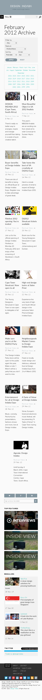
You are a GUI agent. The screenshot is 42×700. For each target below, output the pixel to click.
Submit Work (26, 668)
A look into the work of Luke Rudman (28, 617)
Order (20, 52)
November (32, 70)
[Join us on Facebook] (20, 495)
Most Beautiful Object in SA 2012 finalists (28, 107)
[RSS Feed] (32, 677)
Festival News (11, 116)
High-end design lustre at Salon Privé (29, 285)
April (25, 67)
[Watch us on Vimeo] (24, 677)
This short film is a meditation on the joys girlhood (27, 632)
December (21, 73)
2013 (14, 81)
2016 (28, 79)
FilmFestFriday (25, 628)
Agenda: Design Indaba (21, 454)
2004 (28, 84)
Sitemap (23, 671)
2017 (23, 79)
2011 (23, 81)
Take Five (23, 579)
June (33, 67)
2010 (28, 81)
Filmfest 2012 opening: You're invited (12, 221)
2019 (14, 79)
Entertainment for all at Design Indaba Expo (12, 400)
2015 (32, 79)
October (25, 70)
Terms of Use (17, 674)
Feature (8, 46)
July (7, 70)
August (12, 70)
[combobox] (31, 16)
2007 (14, 84)
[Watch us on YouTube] (21, 677)
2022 (28, 76)
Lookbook (23, 614)
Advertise (16, 668)
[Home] (21, 6)
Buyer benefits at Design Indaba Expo (12, 165)
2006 (19, 84)
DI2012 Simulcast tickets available (29, 221)
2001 (19, 87)
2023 (23, 76)
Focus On (23, 597)
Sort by (8, 52)
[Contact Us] (35, 677)
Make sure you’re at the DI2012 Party (11, 341)
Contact (23, 665)
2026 (10, 76)
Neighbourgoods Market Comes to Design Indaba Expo (29, 342)
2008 (10, 84)
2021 (32, 76)
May (29, 67)
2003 (32, 84)
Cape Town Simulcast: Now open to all (12, 285)
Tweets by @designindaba (14, 654)
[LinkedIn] (28, 677)
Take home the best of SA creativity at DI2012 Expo (28, 166)
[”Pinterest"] (32, 495)
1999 (23, 87)
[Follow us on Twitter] (9, 495)
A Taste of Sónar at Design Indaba (29, 398)
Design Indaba (14, 688)
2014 (10, 81)
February (15, 67)
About (15, 665)
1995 (28, 87)
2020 (10, 79)
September (18, 70)
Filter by (8, 40)
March (21, 67)
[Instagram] (17, 677)
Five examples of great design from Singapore (27, 602)
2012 (19, 81)
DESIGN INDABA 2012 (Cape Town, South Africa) (11, 108)
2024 (19, 76)
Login (15, 671)
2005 (23, 84)
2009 (32, 81)
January (9, 67)
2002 (14, 87)
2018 (19, 79)
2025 (14, 76)
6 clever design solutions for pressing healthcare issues (20, 585)
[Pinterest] (13, 677)
